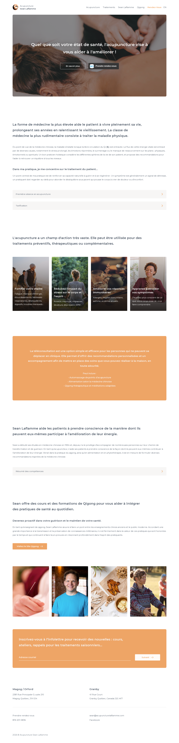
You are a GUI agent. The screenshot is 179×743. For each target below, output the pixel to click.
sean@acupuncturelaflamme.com (107, 715)
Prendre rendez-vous (23, 715)
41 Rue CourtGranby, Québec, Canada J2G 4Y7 (106, 696)
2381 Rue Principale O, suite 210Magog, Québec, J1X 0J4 (28, 696)
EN (164, 7)
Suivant (145, 657)
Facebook (95, 720)
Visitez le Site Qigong (28, 546)
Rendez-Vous (154, 7)
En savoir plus (73, 66)
